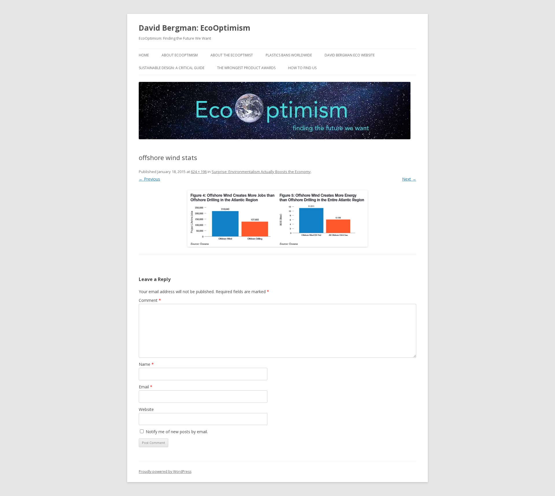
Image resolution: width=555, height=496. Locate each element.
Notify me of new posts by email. (177, 431)
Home (144, 55)
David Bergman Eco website (350, 55)
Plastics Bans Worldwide (289, 55)
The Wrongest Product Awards (246, 67)
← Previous (149, 179)
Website (146, 409)
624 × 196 (199, 171)
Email (145, 387)
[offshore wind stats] (277, 218)
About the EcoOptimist (231, 55)
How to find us (302, 67)
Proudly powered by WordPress (165, 471)
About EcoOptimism (180, 55)
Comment (150, 300)
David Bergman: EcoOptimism (194, 28)
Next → (409, 179)
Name (146, 364)
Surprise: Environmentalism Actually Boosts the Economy (261, 171)
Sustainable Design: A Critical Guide (171, 67)
